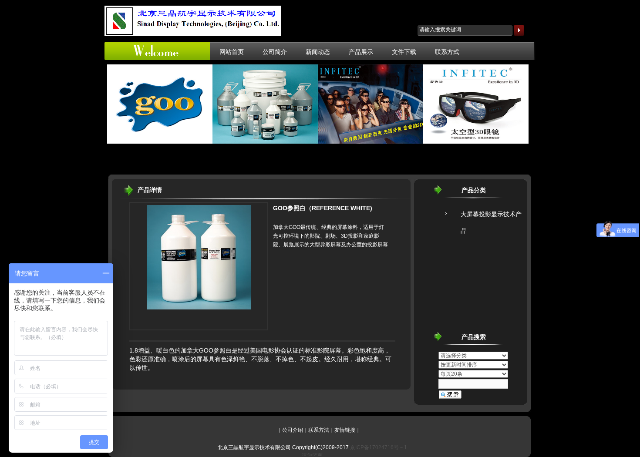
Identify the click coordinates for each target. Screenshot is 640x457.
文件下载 (404, 51)
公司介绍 (292, 430)
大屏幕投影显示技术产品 (491, 217)
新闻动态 (318, 51)
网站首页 (231, 51)
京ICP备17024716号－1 (378, 447)
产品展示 (361, 51)
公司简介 (275, 51)
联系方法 (318, 430)
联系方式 (447, 51)
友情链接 (344, 430)
